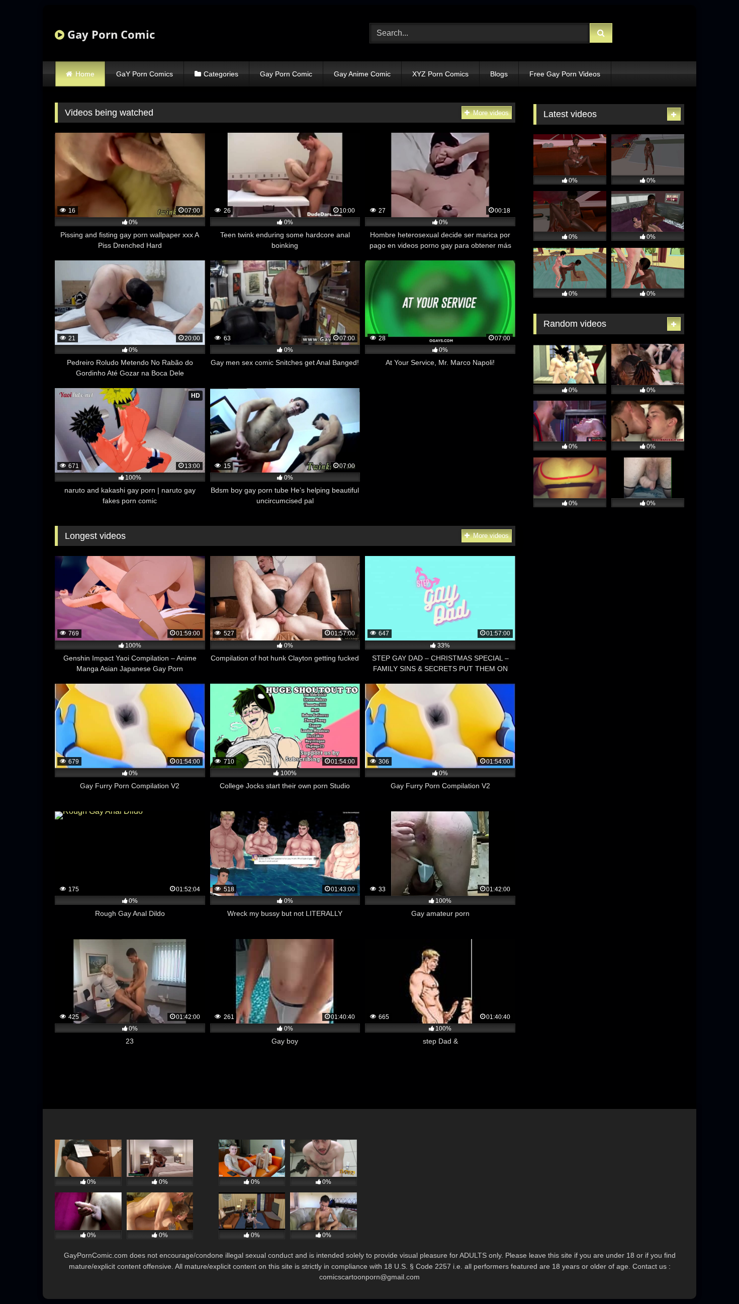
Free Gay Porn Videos (564, 74)
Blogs (499, 74)
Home (85, 74)
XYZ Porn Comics (440, 74)
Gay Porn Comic (109, 34)
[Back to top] (708, 1274)
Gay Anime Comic (362, 74)
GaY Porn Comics (144, 74)
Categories (221, 74)
